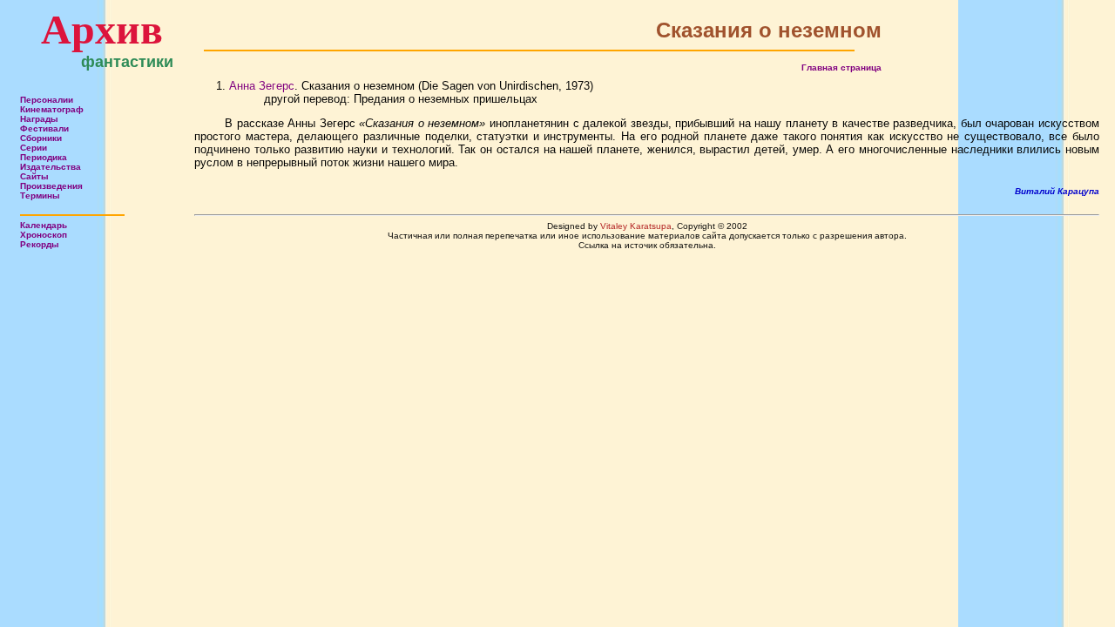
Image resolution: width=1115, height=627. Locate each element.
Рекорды (39, 244)
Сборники (41, 138)
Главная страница (841, 67)
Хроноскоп (43, 234)
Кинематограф (52, 109)
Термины (40, 195)
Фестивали (44, 128)
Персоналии (46, 99)
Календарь (43, 225)
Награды (39, 119)
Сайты (34, 176)
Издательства (50, 167)
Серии (33, 147)
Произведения (51, 186)
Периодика (43, 157)
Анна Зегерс (261, 85)
